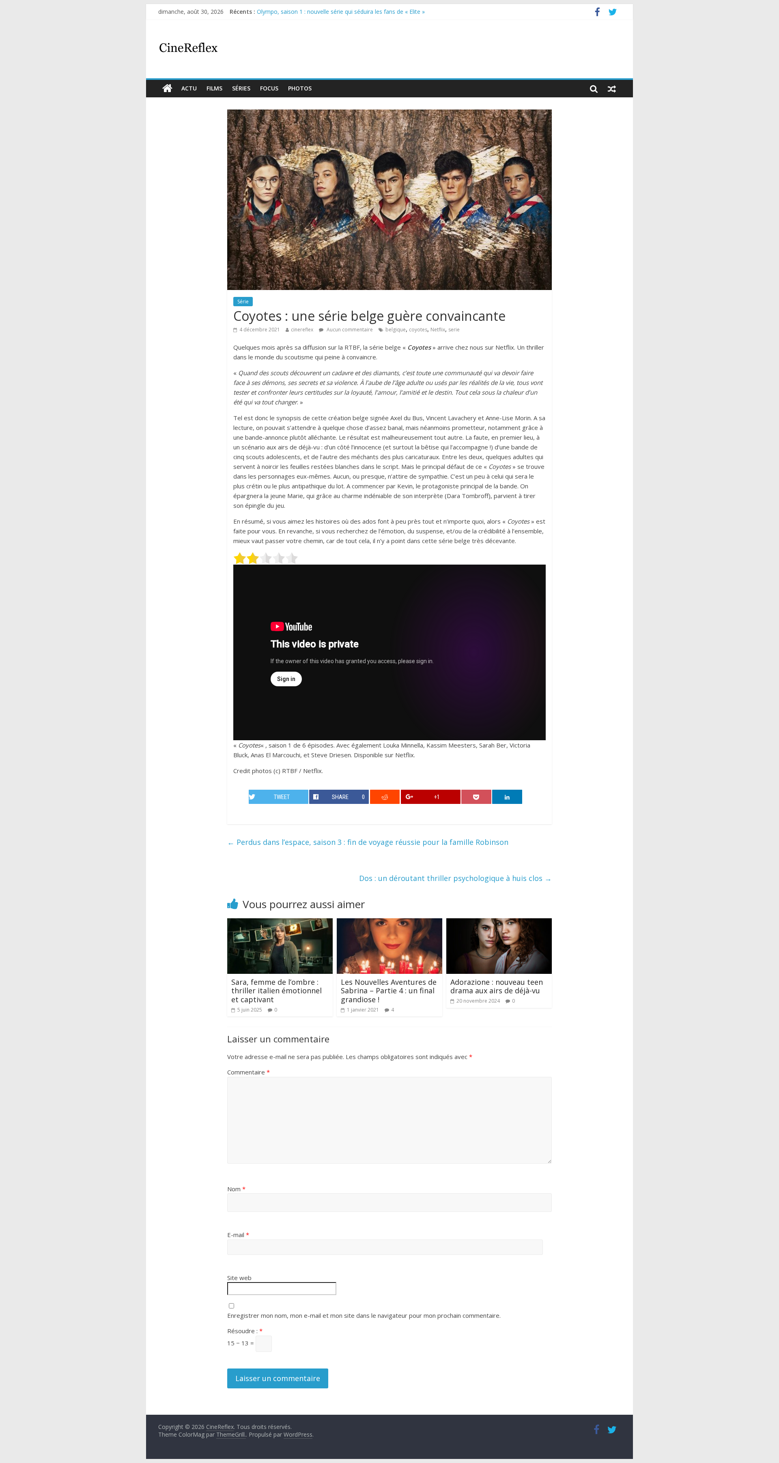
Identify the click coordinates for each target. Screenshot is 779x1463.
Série (243, 301)
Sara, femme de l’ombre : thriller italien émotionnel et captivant (276, 990)
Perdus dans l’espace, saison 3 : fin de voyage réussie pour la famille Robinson (367, 842)
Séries (241, 88)
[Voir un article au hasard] (612, 88)
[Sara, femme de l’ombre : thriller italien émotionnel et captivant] (280, 923)
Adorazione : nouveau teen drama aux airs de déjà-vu (496, 986)
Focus (269, 88)
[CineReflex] (167, 88)
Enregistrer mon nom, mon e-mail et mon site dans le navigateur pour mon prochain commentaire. (364, 1315)
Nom (236, 1189)
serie (454, 329)
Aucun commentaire (349, 329)
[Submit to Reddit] (385, 797)
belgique (395, 329)
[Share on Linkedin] (507, 797)
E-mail (238, 1235)
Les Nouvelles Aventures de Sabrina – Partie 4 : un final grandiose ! (389, 990)
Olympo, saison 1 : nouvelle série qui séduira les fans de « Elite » (341, 11)
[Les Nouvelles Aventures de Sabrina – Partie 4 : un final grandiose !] (389, 923)
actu (189, 88)
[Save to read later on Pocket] (476, 797)
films (214, 88)
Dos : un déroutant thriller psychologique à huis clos (455, 878)
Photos (300, 88)
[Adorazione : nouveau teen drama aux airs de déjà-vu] (499, 923)
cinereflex (302, 329)
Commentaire (248, 1072)
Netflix (437, 329)
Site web (239, 1278)
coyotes (418, 329)
